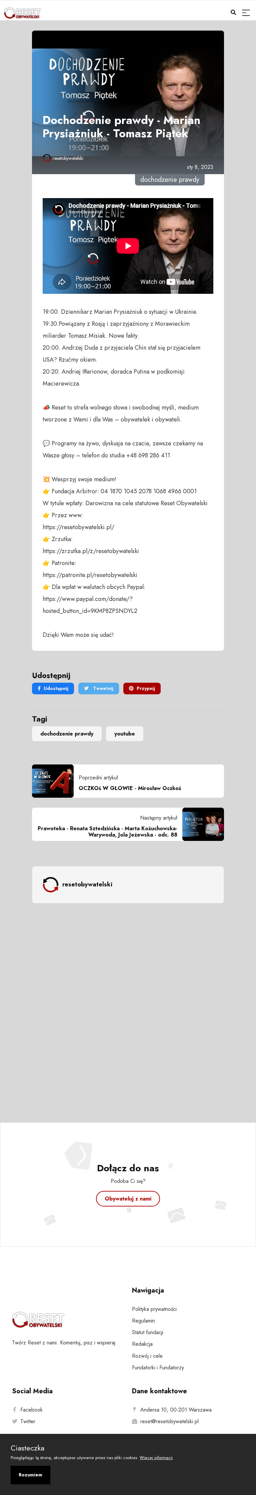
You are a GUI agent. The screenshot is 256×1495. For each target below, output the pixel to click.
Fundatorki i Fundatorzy (158, 1367)
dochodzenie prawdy (66, 734)
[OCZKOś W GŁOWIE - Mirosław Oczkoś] (55, 781)
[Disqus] (128, 1012)
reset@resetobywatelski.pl (169, 1421)
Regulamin (143, 1320)
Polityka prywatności (154, 1309)
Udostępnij (56, 688)
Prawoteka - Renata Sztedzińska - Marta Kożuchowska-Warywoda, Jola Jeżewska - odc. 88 (107, 832)
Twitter (27, 1421)
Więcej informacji (156, 1457)
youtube (124, 734)
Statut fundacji (147, 1332)
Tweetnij (102, 688)
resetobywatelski (68, 158)
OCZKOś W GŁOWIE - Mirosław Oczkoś (130, 788)
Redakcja (142, 1344)
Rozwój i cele (147, 1356)
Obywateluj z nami (128, 1199)
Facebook (31, 1410)
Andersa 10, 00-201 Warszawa (176, 1410)
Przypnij (146, 688)
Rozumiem (30, 1474)
